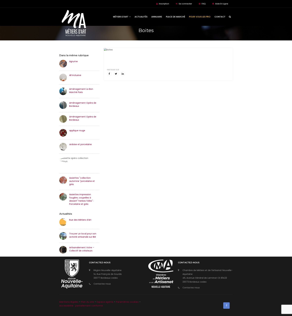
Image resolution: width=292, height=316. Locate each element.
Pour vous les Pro (199, 16)
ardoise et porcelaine (80, 144)
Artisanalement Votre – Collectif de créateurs (81, 249)
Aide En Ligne (221, 3)
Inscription (164, 3)
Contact (219, 16)
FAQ (204, 3)
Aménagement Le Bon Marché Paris (81, 91)
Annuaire (156, 16)
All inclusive (75, 75)
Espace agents (105, 301)
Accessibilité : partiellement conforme (81, 305)
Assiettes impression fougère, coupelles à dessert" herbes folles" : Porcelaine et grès (81, 199)
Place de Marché (175, 16)
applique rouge (77, 130)
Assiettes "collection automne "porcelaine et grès (82, 181)
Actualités (141, 16)
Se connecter (185, 3)
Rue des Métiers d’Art (80, 219)
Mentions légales (69, 301)
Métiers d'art (121, 16)
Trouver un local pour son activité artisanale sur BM (82, 235)
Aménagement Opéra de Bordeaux (82, 104)
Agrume (73, 61)
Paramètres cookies (127, 301)
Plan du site (88, 301)
